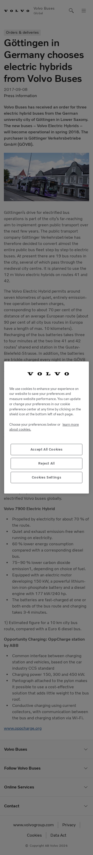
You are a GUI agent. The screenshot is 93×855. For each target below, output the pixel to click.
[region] (46, 427)
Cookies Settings (46, 477)
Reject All (46, 463)
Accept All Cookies (46, 449)
